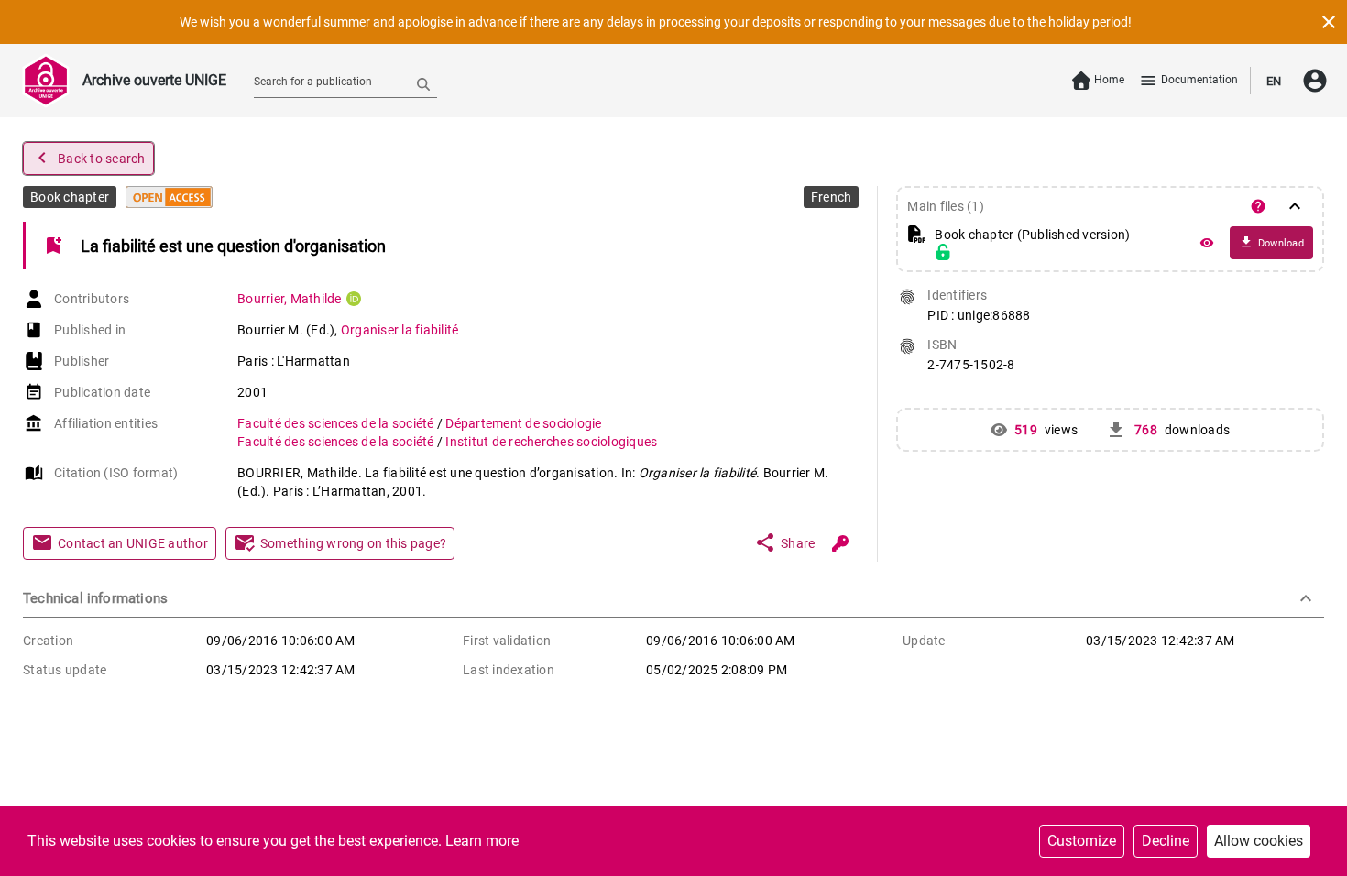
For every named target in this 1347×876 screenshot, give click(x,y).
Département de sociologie (523, 423)
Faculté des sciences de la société (337, 423)
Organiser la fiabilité (400, 330)
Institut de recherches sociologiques (551, 441)
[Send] (423, 83)
